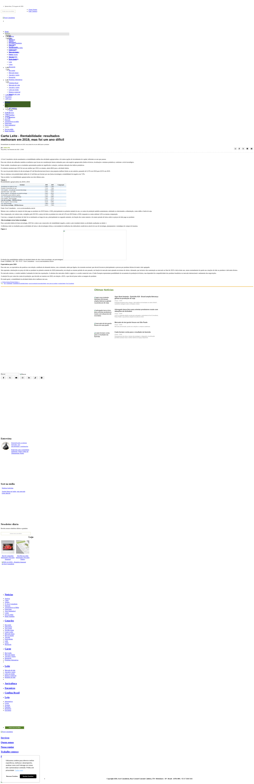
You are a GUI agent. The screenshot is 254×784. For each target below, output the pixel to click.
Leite (10, 62)
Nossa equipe (7, 747)
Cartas (7, 127)
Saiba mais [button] (19, 770)
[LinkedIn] (29, 377)
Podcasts (7, 120)
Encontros (8, 97)
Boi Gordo (8, 653)
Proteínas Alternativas (11, 660)
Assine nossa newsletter (8, 11)
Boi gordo (12, 40)
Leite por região (10, 674)
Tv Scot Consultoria (11, 604)
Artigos (7, 116)
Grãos (11, 64)
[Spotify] (41, 377)
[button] (22, 374)
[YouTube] (16, 377)
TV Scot (7, 118)
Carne (8, 69)
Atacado (11, 57)
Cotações (9, 38)
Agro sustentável (10, 125)
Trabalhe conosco (10, 751)
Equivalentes (13, 59)
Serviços (5, 737)
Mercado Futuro (10, 655)
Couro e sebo (13, 49)
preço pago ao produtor (52, 283)
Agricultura (8, 95)
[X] (10, 377)
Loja (6, 107)
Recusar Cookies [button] (12, 776)
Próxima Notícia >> (15, 282)
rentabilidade (9, 283)
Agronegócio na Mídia (12, 607)
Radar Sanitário (9, 131)
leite (5, 283)
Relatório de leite (10, 677)
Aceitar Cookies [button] (28, 776)
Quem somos (7, 742)
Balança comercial (10, 675)
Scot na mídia (9, 129)
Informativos (9, 701)
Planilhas (7, 707)
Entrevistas (8, 123)
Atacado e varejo (10, 672)
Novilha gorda (13, 47)
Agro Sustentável (10, 611)
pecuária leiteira (61, 283)
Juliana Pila (6, 147)
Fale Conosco (33, 11)
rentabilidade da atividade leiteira (20, 283)
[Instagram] (22, 377)
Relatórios (8, 708)
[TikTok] (35, 377)
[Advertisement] (127, 357)
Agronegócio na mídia (12, 121)
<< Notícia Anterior (5, 282)
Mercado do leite (10, 670)
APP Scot (8, 99)
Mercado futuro (13, 52)
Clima (7, 114)
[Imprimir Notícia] (251, 148)
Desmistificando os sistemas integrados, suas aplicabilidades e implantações (19, 444)
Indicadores (12, 42)
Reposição (12, 67)
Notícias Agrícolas (7, 488)
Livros (7, 703)
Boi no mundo (13, 54)
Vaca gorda (12, 44)
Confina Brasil (12, 692)
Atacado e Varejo (10, 656)
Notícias (8, 35)
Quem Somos (33, 9)
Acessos (7, 705)
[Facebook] (3, 377)
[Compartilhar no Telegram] (247, 148)
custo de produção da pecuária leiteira (37, 283)
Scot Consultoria (70, 283)
